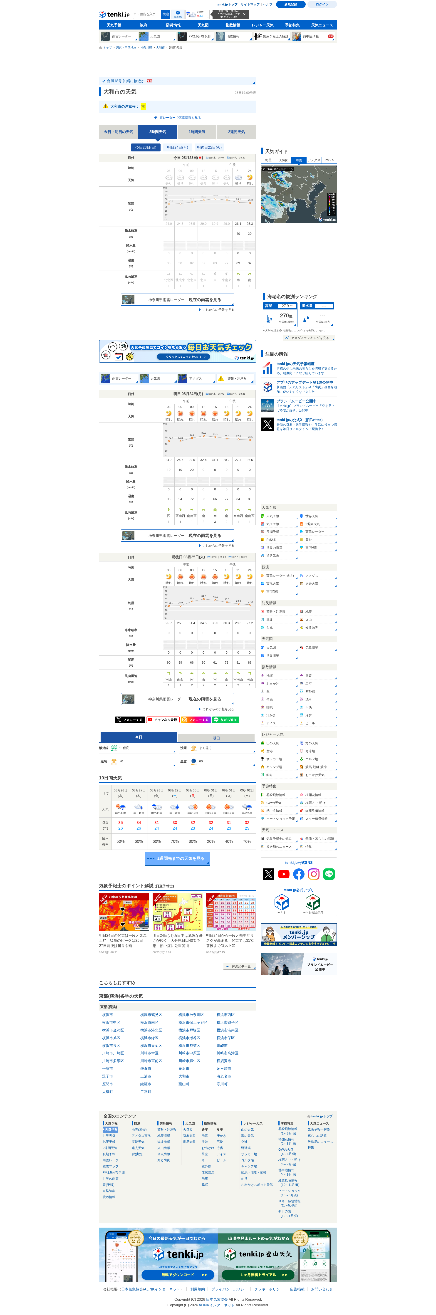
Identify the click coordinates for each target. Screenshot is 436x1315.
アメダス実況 (141, 1135)
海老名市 (224, 1076)
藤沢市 (183, 1068)
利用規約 (197, 1289)
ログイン (322, 4)
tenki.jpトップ (227, 4)
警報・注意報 (166, 1129)
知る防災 (163, 1160)
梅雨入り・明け (289, 1162)
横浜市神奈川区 (191, 1015)
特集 (311, 1147)
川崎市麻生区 (189, 1061)
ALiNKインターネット (162, 1289)
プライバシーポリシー (229, 1289)
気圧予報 (109, 1142)
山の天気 (247, 1129)
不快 (220, 1142)
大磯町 (107, 1092)
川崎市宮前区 (151, 1061)
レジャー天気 (263, 25)
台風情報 (163, 1154)
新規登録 (291, 4)
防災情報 (173, 25)
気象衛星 (189, 1135)
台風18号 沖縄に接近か (129, 81)
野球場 (246, 1148)
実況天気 (138, 1142)
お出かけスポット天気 (257, 1184)
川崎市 (222, 1046)
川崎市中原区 (189, 1053)
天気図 (203, 25)
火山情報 (163, 1148)
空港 (244, 1142)
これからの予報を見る (218, 309)
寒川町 (222, 1084)
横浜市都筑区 (189, 1046)
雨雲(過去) (139, 1129)
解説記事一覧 (241, 966)
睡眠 (205, 1184)
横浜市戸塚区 (189, 1030)
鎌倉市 (145, 1068)
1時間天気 (197, 132)
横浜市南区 (149, 1022)
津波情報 (163, 1142)
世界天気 (109, 1135)
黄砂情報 (109, 1197)
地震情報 (163, 1135)
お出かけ (208, 1148)
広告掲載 (297, 1289)
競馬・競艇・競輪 (254, 1172)
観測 (143, 25)
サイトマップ (250, 4)
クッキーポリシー (268, 1289)
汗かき (221, 1135)
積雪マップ (111, 1166)
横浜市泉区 (111, 1046)
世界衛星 (189, 1142)
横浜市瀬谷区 (189, 1038)
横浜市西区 (226, 1015)
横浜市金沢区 (113, 1030)
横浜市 (107, 1015)
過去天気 (138, 1148)
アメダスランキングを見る (310, 338)
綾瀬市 (145, 1084)
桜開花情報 (287, 1141)
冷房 (220, 1148)
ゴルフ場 (247, 1160)
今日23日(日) (145, 147)
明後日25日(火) (209, 147)
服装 (205, 1142)
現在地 (178, 16)
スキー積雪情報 (289, 1203)
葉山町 (183, 1084)
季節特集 (292, 25)
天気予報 (114, 25)
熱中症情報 (287, 1172)
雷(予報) (108, 1184)
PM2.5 (329, 160)
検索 (166, 14)
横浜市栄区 (226, 1038)
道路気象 (109, 1191)
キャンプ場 (249, 1166)
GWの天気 (287, 1152)
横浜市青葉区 (151, 1046)
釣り (244, 1178)
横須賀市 (224, 1061)
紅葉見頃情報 (288, 1182)
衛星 (268, 160)
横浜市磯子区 (227, 1022)
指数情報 (233, 25)
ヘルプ (267, 4)
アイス (221, 1154)
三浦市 (145, 1076)
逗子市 (107, 1076)
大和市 (183, 1076)
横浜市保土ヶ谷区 (193, 1022)
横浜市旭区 (111, 1038)
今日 (138, 737)
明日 (216, 738)
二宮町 (145, 1092)
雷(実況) (138, 1154)
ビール (221, 1160)
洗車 (205, 1178)
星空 (205, 1154)
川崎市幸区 (149, 1053)
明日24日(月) (177, 147)
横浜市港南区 (227, 1030)
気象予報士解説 (319, 1129)
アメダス (314, 160)
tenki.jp (115, 15)
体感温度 (208, 1172)
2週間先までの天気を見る (181, 858)
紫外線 (206, 1166)
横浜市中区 (111, 1022)
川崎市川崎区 (113, 1053)
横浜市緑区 (149, 1038)
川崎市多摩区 (113, 1061)
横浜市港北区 (151, 1030)
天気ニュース (322, 25)
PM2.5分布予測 (114, 1172)
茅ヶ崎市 (224, 1068)
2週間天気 (236, 132)
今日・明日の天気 (118, 132)
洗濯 (205, 1135)
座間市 (107, 1084)
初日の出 (288, 1213)
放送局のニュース (320, 1142)
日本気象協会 (132, 1289)
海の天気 (247, 1135)
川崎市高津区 (227, 1053)
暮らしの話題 (317, 1135)
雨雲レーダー (112, 1160)
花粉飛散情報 (287, 1131)
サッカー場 (249, 1154)
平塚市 (107, 1068)
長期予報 (109, 1154)
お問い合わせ (322, 1289)
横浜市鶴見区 (151, 1015)
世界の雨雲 (111, 1178)
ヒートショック (289, 1193)
